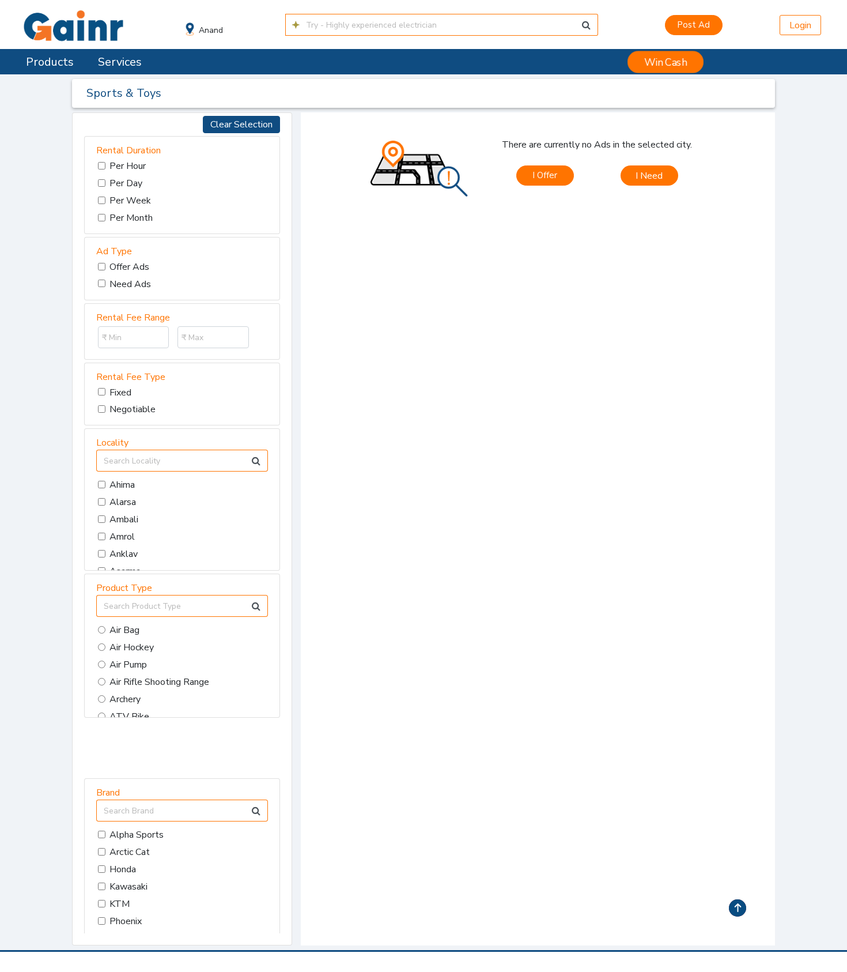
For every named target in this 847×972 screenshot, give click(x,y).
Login (800, 25)
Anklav (123, 554)
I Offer (544, 175)
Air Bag (124, 630)
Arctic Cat (129, 852)
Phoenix (125, 921)
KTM (119, 904)
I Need (649, 175)
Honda (122, 869)
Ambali (123, 519)
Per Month (131, 218)
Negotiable (132, 409)
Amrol (122, 536)
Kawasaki (128, 886)
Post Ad (693, 25)
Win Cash (665, 61)
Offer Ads (129, 267)
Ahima (122, 485)
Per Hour (127, 166)
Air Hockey (131, 647)
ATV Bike (129, 716)
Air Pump (128, 664)
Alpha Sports (136, 834)
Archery (125, 699)
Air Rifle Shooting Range (159, 682)
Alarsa (122, 502)
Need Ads (130, 284)
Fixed (120, 392)
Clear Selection (241, 124)
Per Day (125, 183)
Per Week (130, 200)
